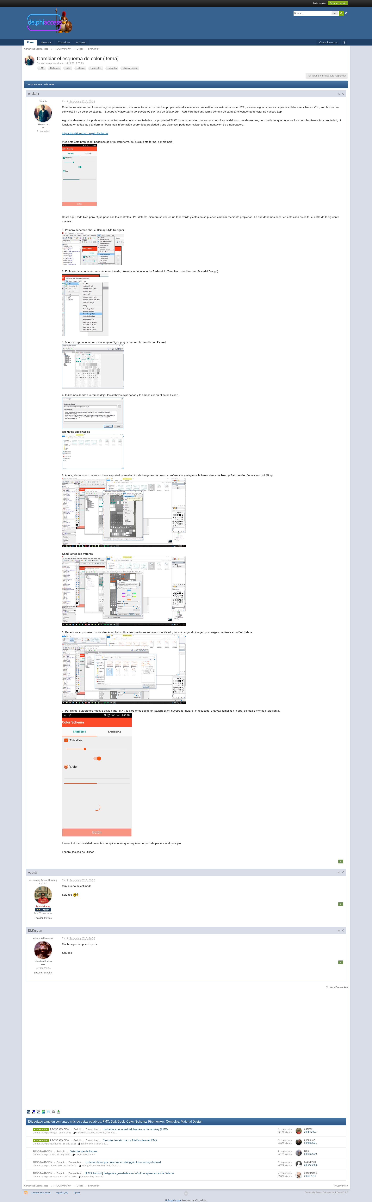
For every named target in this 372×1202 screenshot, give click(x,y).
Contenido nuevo (328, 42)
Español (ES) (62, 1192)
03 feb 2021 (310, 1143)
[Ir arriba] (186, 1193)
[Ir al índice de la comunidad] (91, 22)
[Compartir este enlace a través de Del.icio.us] (33, 1111)
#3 (339, 930)
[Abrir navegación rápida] (344, 43)
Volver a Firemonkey (337, 987)
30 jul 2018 (310, 1176)
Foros (30, 42)
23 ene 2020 (311, 1165)
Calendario (64, 42)
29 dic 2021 (310, 1132)
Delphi (77, 1129)
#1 (339, 93)
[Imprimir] (53, 1111)
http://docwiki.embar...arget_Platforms (85, 133)
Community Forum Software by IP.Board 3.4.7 (326, 1192)
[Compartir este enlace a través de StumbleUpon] (43, 1111)
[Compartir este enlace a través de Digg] (28, 1111)
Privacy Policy (341, 1186)
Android (61, 1151)
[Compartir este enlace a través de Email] (48, 1111)
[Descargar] (58, 1111)
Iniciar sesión (319, 3)
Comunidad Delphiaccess (36, 1186)
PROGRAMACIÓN (59, 1129)
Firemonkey (92, 1129)
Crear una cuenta (338, 3)
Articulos (81, 42)
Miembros (46, 42)
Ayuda (77, 1192)
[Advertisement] (186, 1049)
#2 (339, 872)
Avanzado (346, 13)
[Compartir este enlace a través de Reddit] (38, 1111)
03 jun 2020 (310, 1154)
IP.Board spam (173, 1200)
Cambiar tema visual (40, 1192)
